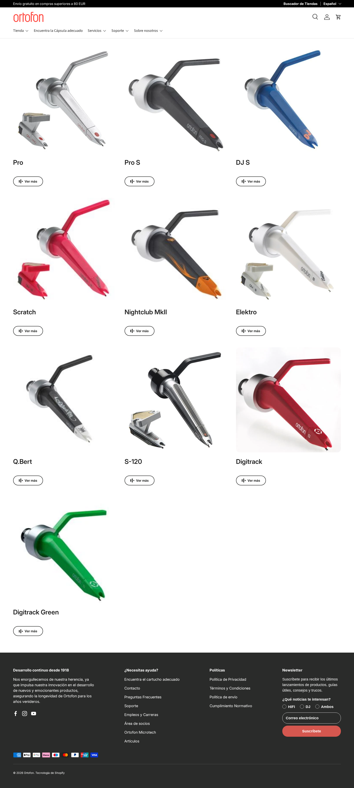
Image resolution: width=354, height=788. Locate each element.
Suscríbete (311, 731)
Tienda (18, 30)
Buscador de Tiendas (301, 4)
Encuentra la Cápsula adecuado (58, 30)
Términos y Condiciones (230, 688)
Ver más (31, 181)
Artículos (131, 741)
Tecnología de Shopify (50, 772)
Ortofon (29, 772)
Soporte (117, 30)
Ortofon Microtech (140, 732)
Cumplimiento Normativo (231, 706)
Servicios (94, 30)
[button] (338, 17)
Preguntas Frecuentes (142, 697)
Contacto (132, 688)
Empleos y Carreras (141, 715)
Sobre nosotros (146, 30)
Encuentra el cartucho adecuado (152, 679)
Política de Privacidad (228, 679)
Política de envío (223, 697)
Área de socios (137, 723)
